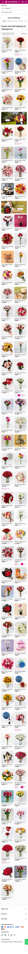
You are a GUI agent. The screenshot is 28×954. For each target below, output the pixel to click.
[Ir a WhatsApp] (26, 942)
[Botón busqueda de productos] (19, 1)
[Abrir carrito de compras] (25, 1)
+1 (24, 395)
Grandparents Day (12, 21)
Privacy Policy (5, 939)
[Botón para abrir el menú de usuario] (22, 1)
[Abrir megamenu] (2, 1)
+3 (21, 54)
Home (4, 21)
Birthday (21, 21)
